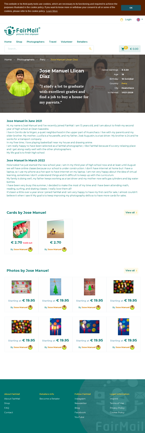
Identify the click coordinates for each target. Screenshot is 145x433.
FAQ (6, 408)
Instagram (80, 398)
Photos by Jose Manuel (28, 270)
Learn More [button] (52, 11)
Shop (19, 41)
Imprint (114, 398)
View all (130, 212)
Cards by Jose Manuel (26, 212)
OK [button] (131, 8)
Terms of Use (117, 403)
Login (128, 19)
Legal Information (119, 394)
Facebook (80, 412)
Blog (77, 408)
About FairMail (12, 398)
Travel (52, 41)
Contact (8, 412)
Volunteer (66, 41)
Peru (42, 59)
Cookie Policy (117, 412)
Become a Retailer (50, 398)
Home (8, 41)
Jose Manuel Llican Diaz (64, 59)
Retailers (82, 41)
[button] (140, 19)
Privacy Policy (117, 408)
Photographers (35, 41)
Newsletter (81, 403)
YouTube (79, 417)
